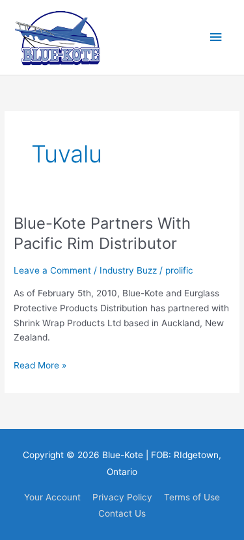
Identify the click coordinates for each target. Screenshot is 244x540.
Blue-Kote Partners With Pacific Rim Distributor (102, 233)
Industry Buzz (128, 270)
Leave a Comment (52, 270)
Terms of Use (192, 497)
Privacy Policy (122, 497)
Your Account (52, 497)
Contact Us (122, 513)
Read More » (40, 366)
